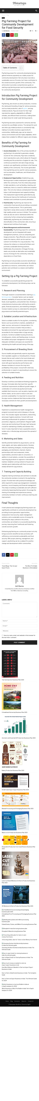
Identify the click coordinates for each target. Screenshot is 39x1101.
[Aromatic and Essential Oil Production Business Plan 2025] (15, 725)
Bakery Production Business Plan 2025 (13, 770)
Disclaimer (17, 1001)
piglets (25, 108)
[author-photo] (19, 583)
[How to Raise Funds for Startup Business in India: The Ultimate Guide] (15, 954)
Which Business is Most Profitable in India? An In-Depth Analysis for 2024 (18, 989)
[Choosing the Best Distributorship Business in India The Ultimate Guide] (15, 944)
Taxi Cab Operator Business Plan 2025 (13, 680)
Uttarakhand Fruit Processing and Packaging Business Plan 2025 (19, 915)
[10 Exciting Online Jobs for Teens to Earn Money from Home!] (15, 936)
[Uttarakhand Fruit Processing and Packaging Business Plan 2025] (15, 911)
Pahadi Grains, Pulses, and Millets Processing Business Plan (19, 924)
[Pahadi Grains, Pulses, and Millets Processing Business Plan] (15, 921)
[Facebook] (3, 35)
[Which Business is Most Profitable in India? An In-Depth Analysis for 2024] (15, 985)
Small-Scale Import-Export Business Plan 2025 (15, 789)
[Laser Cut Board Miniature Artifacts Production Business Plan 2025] (15, 866)
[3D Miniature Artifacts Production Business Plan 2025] (15, 895)
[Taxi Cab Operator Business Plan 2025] (10, 664)
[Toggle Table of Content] (20, 68)
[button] (36, 10)
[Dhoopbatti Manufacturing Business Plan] (14, 929)
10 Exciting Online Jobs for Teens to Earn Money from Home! (19, 939)
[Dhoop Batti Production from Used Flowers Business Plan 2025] (15, 840)
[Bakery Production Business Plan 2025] (15, 755)
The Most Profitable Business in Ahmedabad (30, 567)
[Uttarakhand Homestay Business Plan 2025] (11, 697)
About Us (24, 1001)
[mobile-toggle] (3, 10)
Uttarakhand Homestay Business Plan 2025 (14, 712)
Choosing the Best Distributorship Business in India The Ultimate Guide (18, 948)
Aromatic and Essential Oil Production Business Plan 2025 (19, 738)
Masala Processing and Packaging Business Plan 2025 (17, 808)
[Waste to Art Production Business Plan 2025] (15, 821)
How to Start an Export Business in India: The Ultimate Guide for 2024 (19, 979)
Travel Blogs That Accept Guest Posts (9, 567)
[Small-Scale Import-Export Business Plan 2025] (15, 780)
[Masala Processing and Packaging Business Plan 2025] (15, 800)
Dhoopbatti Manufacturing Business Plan (14, 931)
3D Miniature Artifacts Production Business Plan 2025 (17, 906)
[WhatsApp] (16, 35)
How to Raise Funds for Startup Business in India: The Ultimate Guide (17, 958)
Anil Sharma (6, 30)
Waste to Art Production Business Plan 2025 (15, 832)
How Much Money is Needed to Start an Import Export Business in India (17, 968)
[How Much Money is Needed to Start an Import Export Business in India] (15, 964)
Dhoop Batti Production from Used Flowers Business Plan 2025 (18, 847)
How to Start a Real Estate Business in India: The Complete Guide (19, 974)
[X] (8, 35)
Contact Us (30, 1001)
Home (3, 15)
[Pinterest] (12, 35)
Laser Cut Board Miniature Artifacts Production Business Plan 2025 (18, 881)
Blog (8, 15)
